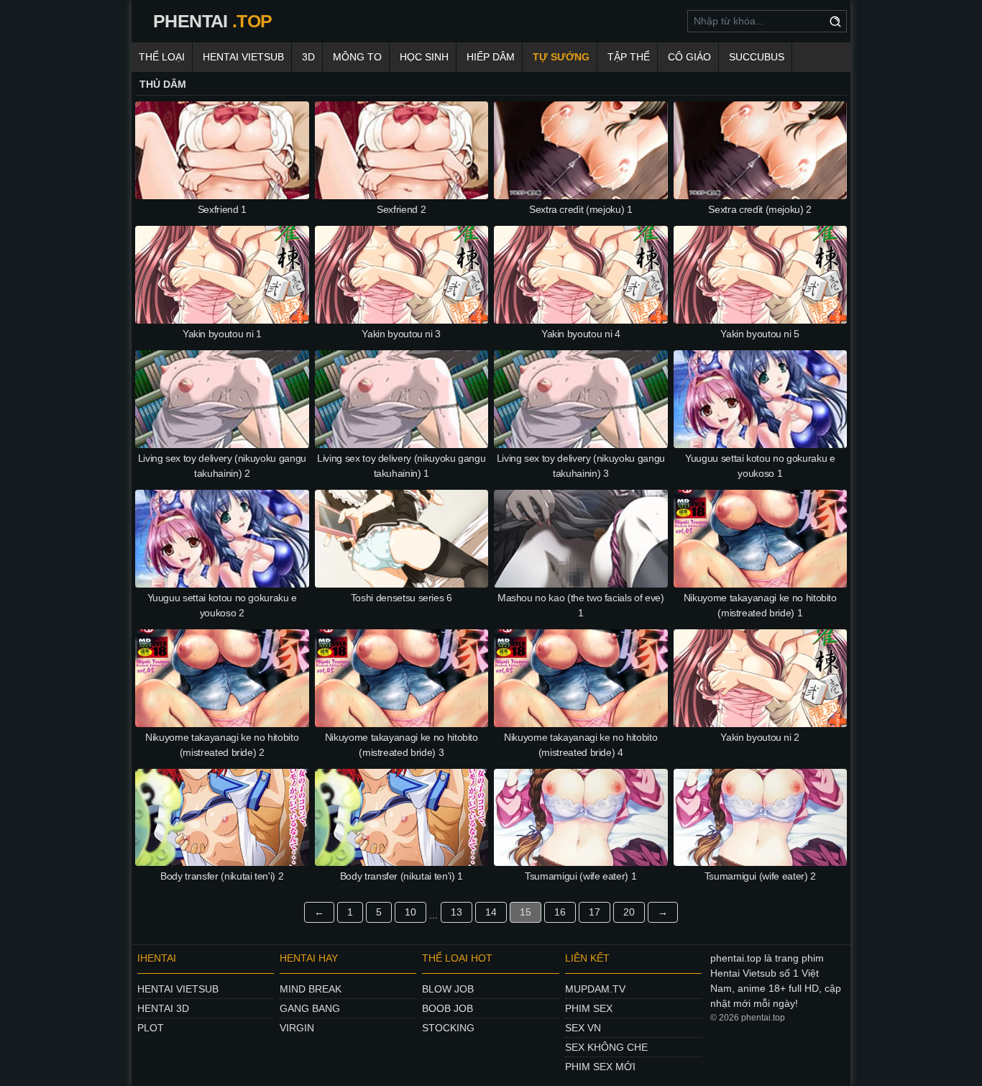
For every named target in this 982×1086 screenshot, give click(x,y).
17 (594, 912)
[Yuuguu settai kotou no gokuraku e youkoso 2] (222, 539)
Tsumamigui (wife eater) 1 (580, 876)
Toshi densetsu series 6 (401, 597)
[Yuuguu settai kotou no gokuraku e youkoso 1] (761, 399)
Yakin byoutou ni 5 (759, 333)
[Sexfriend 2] (402, 150)
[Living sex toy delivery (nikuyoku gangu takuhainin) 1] (402, 399)
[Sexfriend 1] (222, 150)
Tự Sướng (561, 57)
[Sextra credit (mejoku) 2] (761, 150)
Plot (150, 1027)
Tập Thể (628, 57)
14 (491, 912)
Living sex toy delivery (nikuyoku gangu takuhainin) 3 (581, 465)
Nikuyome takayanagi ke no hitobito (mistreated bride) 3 (401, 744)
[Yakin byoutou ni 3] (402, 275)
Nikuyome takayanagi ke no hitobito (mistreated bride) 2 (221, 744)
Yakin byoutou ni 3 (401, 333)
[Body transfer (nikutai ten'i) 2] (222, 818)
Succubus (756, 57)
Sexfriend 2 (401, 209)
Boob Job (447, 1008)
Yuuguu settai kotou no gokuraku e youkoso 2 (222, 605)
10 (410, 912)
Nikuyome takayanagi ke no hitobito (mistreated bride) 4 (580, 744)
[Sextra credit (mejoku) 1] (581, 150)
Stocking (448, 1027)
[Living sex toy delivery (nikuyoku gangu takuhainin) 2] (222, 399)
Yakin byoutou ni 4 (580, 333)
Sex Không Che (606, 1047)
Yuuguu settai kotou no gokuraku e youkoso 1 (760, 465)
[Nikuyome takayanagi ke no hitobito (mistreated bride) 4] (581, 678)
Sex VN (583, 1027)
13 (456, 912)
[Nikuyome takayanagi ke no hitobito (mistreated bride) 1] (761, 539)
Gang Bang (310, 1008)
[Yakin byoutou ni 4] (581, 275)
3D (308, 57)
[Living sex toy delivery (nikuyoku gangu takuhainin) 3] (581, 399)
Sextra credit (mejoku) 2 (760, 209)
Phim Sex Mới (600, 1066)
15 (525, 912)
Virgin (297, 1027)
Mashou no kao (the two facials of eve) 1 (580, 605)
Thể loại (162, 57)
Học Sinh (424, 57)
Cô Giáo (689, 57)
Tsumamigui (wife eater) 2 (760, 876)
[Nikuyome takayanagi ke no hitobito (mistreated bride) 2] (222, 678)
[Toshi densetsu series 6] (402, 539)
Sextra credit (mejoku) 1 (581, 209)
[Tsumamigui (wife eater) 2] (761, 818)
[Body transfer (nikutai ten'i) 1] (402, 818)
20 (629, 912)
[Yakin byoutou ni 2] (761, 678)
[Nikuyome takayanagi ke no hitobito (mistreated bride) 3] (402, 678)
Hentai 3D (163, 1008)
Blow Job (448, 989)
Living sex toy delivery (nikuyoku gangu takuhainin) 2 (222, 465)
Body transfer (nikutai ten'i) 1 (401, 876)
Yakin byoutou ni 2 (759, 737)
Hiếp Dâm (491, 57)
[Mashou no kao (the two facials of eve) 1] (581, 539)
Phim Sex (588, 1008)
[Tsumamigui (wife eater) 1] (581, 818)
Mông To (357, 57)
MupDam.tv (595, 989)
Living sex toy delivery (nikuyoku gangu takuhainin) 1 (401, 465)
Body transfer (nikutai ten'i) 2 (221, 876)
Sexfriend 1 (222, 209)
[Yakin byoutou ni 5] (761, 275)
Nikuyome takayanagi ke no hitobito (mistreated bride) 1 (760, 605)
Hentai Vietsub (243, 57)
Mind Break (310, 989)
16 (560, 912)
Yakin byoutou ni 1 (222, 333)
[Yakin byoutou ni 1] (222, 275)
